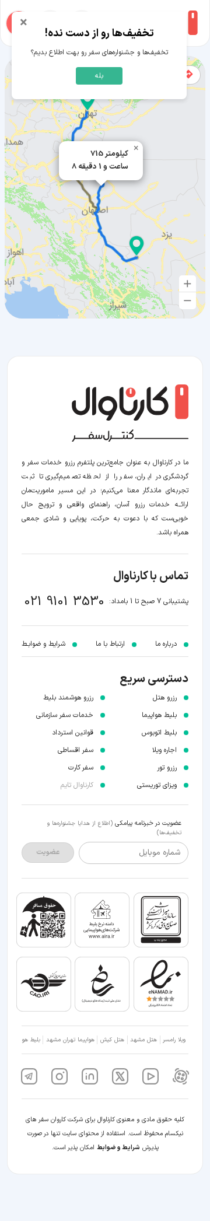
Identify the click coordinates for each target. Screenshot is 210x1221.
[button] (87, 101)
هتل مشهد (143, 1039)
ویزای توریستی (157, 785)
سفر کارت (80, 767)
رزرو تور (167, 767)
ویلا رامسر (174, 1039)
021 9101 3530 (64, 601)
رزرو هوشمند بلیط (68, 697)
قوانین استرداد (72, 732)
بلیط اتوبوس (159, 732)
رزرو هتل (165, 697)
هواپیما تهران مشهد (70, 1039)
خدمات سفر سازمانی (64, 715)
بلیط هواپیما (159, 715)
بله (99, 76)
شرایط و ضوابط (118, 1148)
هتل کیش (112, 1039)
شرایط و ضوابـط (43, 644)
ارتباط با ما (110, 644)
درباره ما (166, 644)
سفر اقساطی (75, 750)
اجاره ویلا (164, 750)
